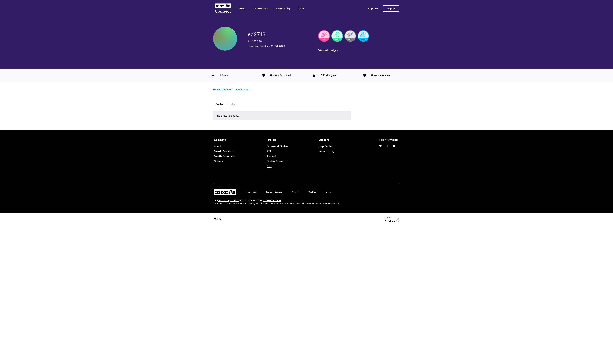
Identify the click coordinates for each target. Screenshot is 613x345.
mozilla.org (251, 192)
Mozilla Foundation (225, 156)
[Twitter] (380, 146)
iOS (269, 151)
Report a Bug (326, 151)
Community (283, 8)
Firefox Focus (275, 161)
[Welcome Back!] (337, 36)
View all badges (328, 50)
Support (373, 8)
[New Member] (363, 36)
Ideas (241, 8)
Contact (329, 192)
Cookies (312, 192)
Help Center (325, 146)
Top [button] (219, 218)
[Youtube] (393, 146)
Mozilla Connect (223, 8)
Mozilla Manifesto (224, 151)
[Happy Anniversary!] (324, 36)
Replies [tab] (232, 104)
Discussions (260, 8)
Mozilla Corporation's (228, 200)
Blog (269, 166)
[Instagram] (387, 146)
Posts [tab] (219, 104)
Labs (301, 8)
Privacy (295, 192)
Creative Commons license (326, 204)
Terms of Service (274, 192)
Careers (218, 161)
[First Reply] (350, 36)
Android (271, 156)
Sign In (391, 8)
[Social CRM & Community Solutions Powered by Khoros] (392, 219)
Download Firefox (277, 146)
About (217, 146)
